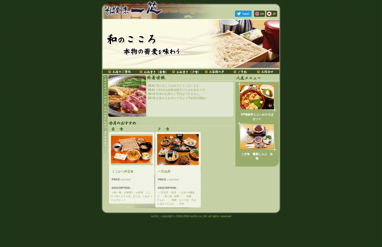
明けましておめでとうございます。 (175, 85)
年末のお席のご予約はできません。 (175, 94)
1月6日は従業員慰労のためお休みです (176, 90)
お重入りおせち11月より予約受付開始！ (178, 98)
